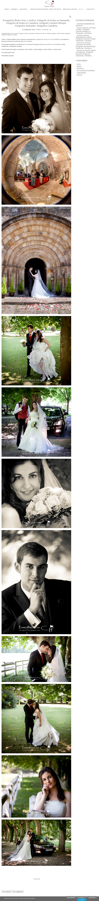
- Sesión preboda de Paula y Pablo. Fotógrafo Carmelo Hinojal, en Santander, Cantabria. (86, 30)
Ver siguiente (18, 891)
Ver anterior (6, 891)
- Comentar (45, 29)
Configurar (81, 897)
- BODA (78, 66)
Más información (71, 897)
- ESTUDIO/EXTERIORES (85, 70)
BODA (38, 29)
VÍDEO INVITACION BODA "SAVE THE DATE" (45, 9)
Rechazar (92, 897)
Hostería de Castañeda (53, 44)
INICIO (6, 9)
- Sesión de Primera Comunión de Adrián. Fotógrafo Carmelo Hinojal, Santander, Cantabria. (86, 45)
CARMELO (14, 9)
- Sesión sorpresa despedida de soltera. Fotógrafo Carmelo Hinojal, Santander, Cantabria (86, 37)
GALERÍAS (23, 9)
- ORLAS (79, 75)
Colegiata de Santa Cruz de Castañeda (47, 39)
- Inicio (78, 64)
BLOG (81, 9)
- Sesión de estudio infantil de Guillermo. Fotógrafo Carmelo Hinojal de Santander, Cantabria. (85, 53)
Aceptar (82, 899)
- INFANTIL (80, 68)
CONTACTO (90, 9)
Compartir (36, 879)
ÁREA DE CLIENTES (70, 9)
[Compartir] (50, 29)
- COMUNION (81, 73)
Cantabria (29, 41)
